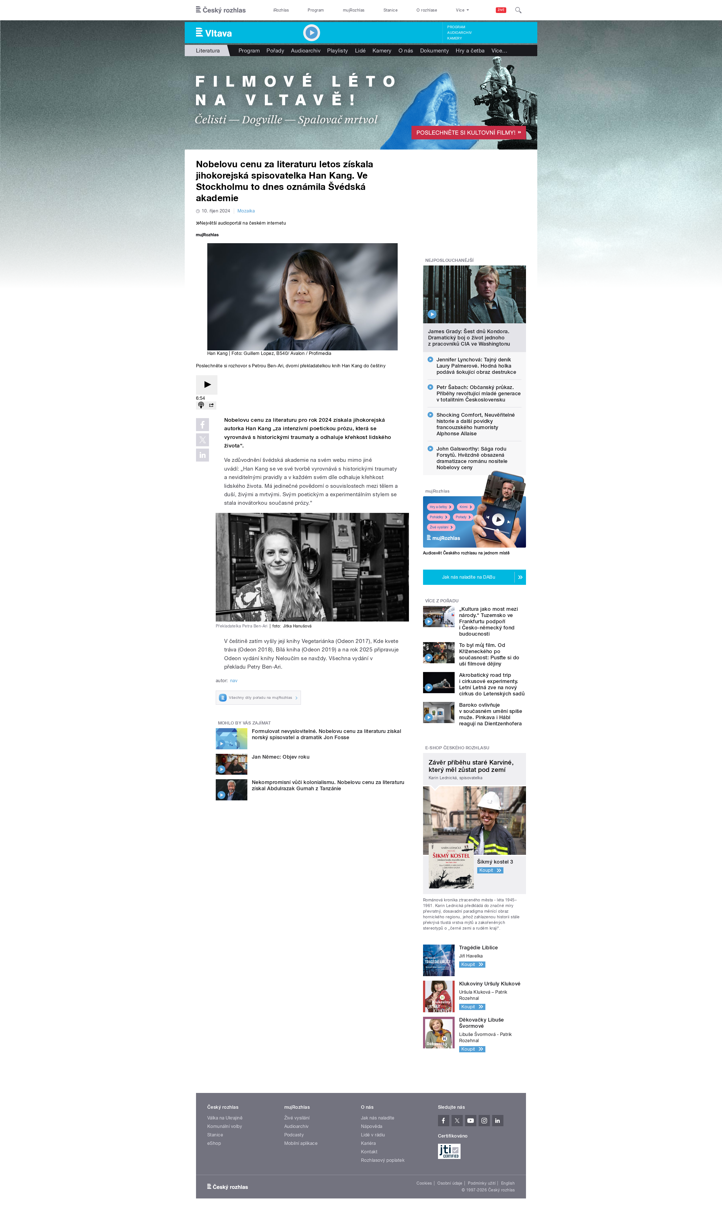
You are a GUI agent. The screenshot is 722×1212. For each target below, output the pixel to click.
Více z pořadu (442, 600)
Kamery (454, 38)
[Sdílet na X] (202, 439)
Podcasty (294, 1135)
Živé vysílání (439, 527)
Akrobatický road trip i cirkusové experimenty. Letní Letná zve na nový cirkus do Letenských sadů (492, 684)
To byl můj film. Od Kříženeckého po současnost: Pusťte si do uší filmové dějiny (489, 654)
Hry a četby (438, 507)
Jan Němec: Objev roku (280, 757)
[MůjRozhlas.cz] (207, 235)
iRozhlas (281, 10)
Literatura (208, 50)
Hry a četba (470, 50)
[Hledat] (518, 10)
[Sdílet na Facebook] (202, 424)
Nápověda (371, 1126)
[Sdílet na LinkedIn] (202, 455)
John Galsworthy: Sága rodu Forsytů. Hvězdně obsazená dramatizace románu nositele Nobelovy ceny (472, 458)
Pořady (275, 50)
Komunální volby (224, 1126)
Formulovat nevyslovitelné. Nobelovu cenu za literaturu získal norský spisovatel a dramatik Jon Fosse (326, 734)
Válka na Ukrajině (225, 1118)
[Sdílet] (211, 405)
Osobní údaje (450, 1183)
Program (316, 10)
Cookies (424, 1183)
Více (500, 50)
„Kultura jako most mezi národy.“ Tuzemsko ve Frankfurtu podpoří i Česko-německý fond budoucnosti (488, 621)
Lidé (360, 50)
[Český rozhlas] (221, 10)
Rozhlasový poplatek (382, 1160)
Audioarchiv (459, 33)
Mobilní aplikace (301, 1143)
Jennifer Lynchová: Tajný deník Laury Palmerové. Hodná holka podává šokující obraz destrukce (476, 366)
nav (233, 680)
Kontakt (369, 1151)
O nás (406, 50)
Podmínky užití (482, 1183)
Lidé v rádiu (373, 1135)
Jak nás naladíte (378, 1118)
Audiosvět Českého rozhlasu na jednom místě (466, 553)
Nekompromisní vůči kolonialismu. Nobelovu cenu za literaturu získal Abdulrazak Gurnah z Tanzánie (328, 785)
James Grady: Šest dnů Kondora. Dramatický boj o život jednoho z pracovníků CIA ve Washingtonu (469, 337)
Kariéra (368, 1143)
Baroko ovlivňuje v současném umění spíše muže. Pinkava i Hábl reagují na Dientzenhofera (490, 714)
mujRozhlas (354, 10)
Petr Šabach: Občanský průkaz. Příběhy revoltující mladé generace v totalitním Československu (479, 393)
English (508, 1183)
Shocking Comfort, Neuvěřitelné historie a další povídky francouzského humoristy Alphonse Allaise (476, 424)
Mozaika (246, 211)
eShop (214, 1143)
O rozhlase (427, 10)
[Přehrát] (206, 385)
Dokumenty (434, 50)
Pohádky (436, 517)
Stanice (391, 10)
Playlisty (337, 50)
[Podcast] (201, 405)
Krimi (464, 507)
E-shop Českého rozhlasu (457, 747)
